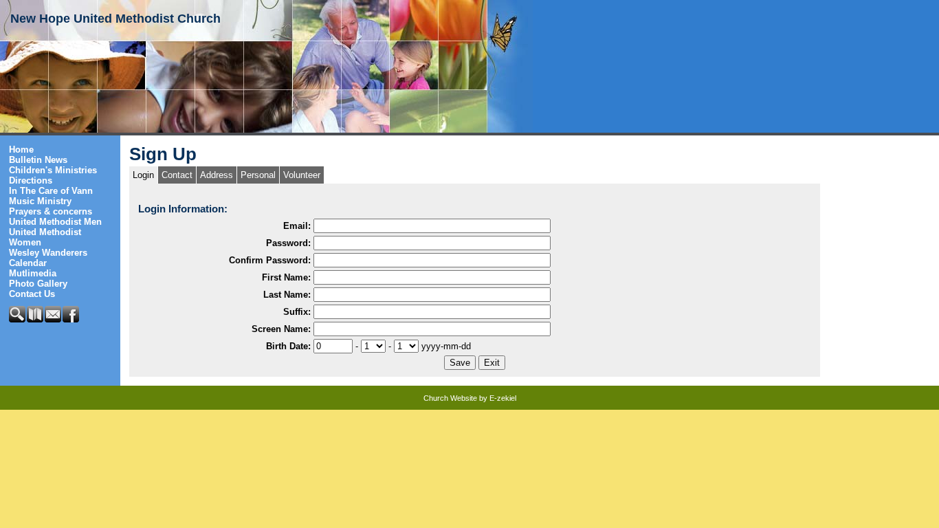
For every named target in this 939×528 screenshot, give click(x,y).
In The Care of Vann (51, 191)
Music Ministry (40, 201)
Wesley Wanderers (48, 253)
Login (143, 175)
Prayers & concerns (50, 211)
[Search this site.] (18, 319)
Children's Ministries (53, 170)
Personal (258, 175)
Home (21, 149)
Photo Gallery (38, 283)
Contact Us (32, 294)
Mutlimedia (32, 273)
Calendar (28, 263)
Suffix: (297, 312)
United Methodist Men (55, 222)
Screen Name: (281, 329)
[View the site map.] (36, 319)
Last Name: (287, 294)
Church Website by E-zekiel (469, 398)
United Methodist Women (45, 237)
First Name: (286, 277)
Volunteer (301, 175)
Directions (30, 180)
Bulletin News (38, 160)
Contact (177, 175)
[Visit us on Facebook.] (71, 319)
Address (216, 175)
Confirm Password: (270, 260)
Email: (297, 226)
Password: (288, 243)
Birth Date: (288, 346)
